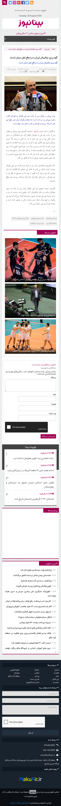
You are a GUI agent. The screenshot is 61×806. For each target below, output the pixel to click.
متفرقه (17, 673)
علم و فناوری (15, 670)
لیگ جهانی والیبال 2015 (20, 218)
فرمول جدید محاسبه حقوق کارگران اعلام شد (35, 612)
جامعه (37, 670)
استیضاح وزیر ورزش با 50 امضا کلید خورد (38, 315)
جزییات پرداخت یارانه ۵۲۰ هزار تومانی (38, 622)
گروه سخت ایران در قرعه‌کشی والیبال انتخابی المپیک (33, 279)
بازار (57, 676)
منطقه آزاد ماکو (14, 676)
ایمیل (53, 404)
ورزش (46, 49)
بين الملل (55, 679)
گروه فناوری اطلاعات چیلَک (20, 803)
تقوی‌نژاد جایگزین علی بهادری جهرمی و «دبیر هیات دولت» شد (30, 593)
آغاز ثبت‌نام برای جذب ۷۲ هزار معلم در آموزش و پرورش (31, 606)
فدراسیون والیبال (37, 218)
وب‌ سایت (52, 413)
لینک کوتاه (33, 71)
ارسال (30, 733)
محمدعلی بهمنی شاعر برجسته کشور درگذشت (34, 575)
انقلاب (36, 673)
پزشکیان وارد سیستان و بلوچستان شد (38, 570)
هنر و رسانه (34, 679)
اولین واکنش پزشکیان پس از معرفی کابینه (36, 586)
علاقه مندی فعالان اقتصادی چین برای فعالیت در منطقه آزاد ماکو (30, 635)
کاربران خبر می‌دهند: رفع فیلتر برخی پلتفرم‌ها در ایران (31, 601)
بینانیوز (33, 792)
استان (56, 670)
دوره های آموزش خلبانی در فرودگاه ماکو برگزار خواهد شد (30, 650)
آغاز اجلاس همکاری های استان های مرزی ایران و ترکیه (31, 628)
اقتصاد (56, 673)
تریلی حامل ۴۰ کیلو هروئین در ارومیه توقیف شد (33, 643)
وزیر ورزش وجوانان (37, 223)
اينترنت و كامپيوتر (32, 682)
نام (54, 394)
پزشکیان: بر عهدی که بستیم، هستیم (38, 580)
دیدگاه (53, 377)
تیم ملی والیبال (51, 218)
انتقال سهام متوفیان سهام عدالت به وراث (37, 617)
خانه (53, 49)
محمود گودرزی (51, 223)
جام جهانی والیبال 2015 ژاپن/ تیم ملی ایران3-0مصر (33, 351)
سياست (56, 682)
